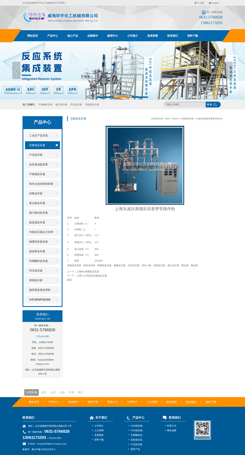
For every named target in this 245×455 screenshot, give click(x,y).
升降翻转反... (137, 435)
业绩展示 (92, 35)
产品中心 (52, 35)
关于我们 (101, 417)
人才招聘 (152, 402)
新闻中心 (112, 35)
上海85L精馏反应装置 (87, 271)
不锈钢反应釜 (45, 104)
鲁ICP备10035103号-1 (44, 449)
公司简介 (132, 35)
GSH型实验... (138, 430)
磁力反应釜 (61, 104)
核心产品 (72, 35)
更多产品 (135, 449)
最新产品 (93, 402)
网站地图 (171, 430)
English (215, 2)
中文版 (200, 2)
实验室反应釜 (92, 104)
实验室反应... (137, 439)
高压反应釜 (76, 104)
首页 (167, 118)
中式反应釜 (136, 444)
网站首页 (32, 35)
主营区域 (31, 392)
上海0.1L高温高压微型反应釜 (91, 275)
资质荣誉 (152, 35)
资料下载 (192, 35)
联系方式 (171, 425)
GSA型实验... (137, 425)
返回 (69, 279)
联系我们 (172, 35)
